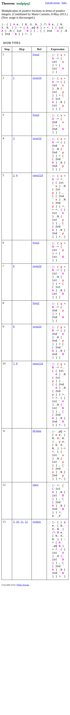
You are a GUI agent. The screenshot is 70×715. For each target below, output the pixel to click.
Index (64, 3)
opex (35, 484)
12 (26, 521)
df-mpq (37, 430)
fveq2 (36, 54)
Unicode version (52, 3)
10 (17, 521)
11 (22, 521)
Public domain (23, 585)
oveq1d (37, 77)
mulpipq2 (23, 3)
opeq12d (38, 175)
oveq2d (37, 266)
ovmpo (37, 521)
